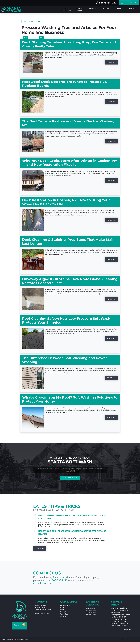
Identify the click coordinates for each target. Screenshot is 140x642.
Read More (111, 62)
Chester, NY (114, 610)
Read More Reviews (70, 478)
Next (41, 37)
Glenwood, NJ (123, 624)
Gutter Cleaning (91, 612)
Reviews (106, 8)
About (119, 8)
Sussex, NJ (117, 612)
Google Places (64, 605)
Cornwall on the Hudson (119, 626)
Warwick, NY (124, 608)
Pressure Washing (91, 615)
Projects (92, 8)
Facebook (63, 607)
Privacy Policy (64, 612)
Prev (25, 37)
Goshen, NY (115, 608)
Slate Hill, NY (118, 621)
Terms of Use (64, 614)
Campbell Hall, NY (120, 617)
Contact (132, 8)
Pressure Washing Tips (39, 22)
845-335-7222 (60, 580)
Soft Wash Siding (91, 610)
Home (26, 22)
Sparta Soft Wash (12, 639)
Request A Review (129, 3)
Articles (62, 610)
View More (127, 630)
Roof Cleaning (90, 608)
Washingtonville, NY (117, 615)
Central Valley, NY (117, 619)
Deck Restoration (66, 9)
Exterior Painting (79, 9)
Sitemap (63, 616)
